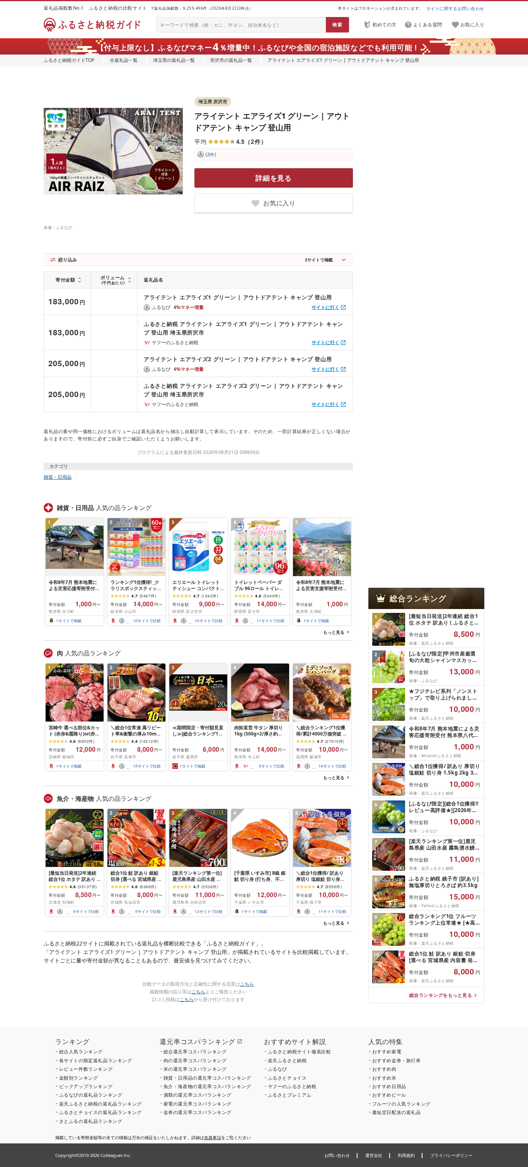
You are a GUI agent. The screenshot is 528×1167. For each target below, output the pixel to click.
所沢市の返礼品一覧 (231, 60)
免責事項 (212, 1137)
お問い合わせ (337, 1155)
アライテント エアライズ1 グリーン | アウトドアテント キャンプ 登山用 (238, 297)
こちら (247, 984)
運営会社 (373, 1155)
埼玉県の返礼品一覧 (174, 60)
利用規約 (406, 1155)
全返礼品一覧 (124, 60)
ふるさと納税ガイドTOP (69, 60)
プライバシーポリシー (451, 1155)
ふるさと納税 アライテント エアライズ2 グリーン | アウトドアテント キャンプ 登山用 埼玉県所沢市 (243, 390)
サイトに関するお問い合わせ (455, 8)
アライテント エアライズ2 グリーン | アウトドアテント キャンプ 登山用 (238, 359)
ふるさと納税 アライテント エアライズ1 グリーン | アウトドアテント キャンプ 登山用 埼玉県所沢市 (243, 328)
